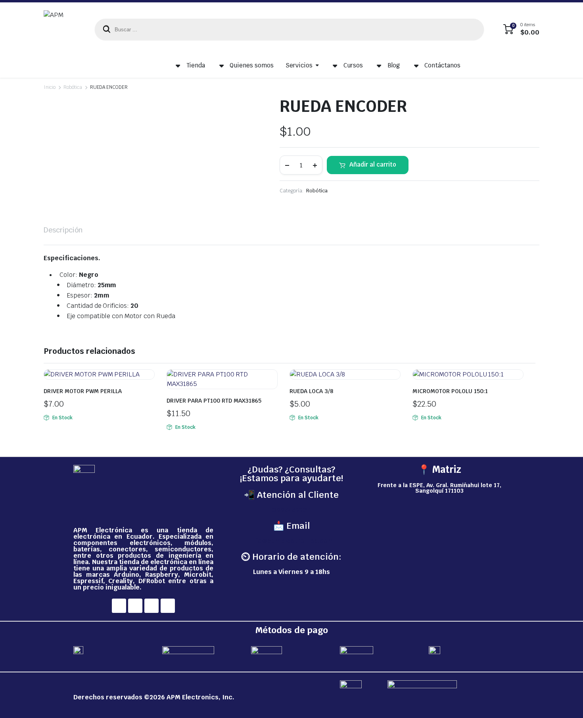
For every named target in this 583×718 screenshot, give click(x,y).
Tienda (195, 65)
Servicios (299, 65)
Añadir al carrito (372, 164)
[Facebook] (119, 606)
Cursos (353, 65)
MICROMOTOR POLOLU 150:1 (450, 391)
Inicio (50, 87)
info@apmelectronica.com (291, 541)
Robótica (72, 87)
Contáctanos (442, 65)
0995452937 (291, 510)
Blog (393, 65)
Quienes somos (252, 65)
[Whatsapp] (168, 606)
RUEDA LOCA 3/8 (311, 391)
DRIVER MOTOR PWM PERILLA (83, 391)
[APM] (61, 29)
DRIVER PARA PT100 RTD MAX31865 (214, 400)
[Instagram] (135, 606)
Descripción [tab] (63, 229)
